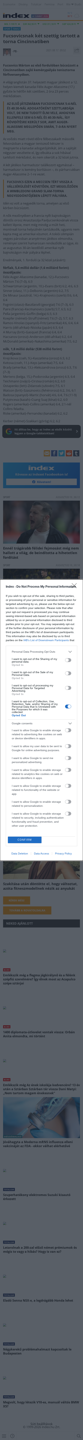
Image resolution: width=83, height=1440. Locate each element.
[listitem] (41, 652)
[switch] (68, 660)
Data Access (41, 853)
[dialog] (41, 720)
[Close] (75, 587)
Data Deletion (19, 853)
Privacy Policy (63, 853)
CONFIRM (25, 839)
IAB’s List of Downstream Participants (46, 640)
